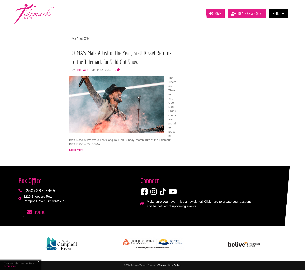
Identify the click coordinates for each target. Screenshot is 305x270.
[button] (278, 13)
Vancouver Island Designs (169, 265)
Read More (76, 149)
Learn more (10, 266)
